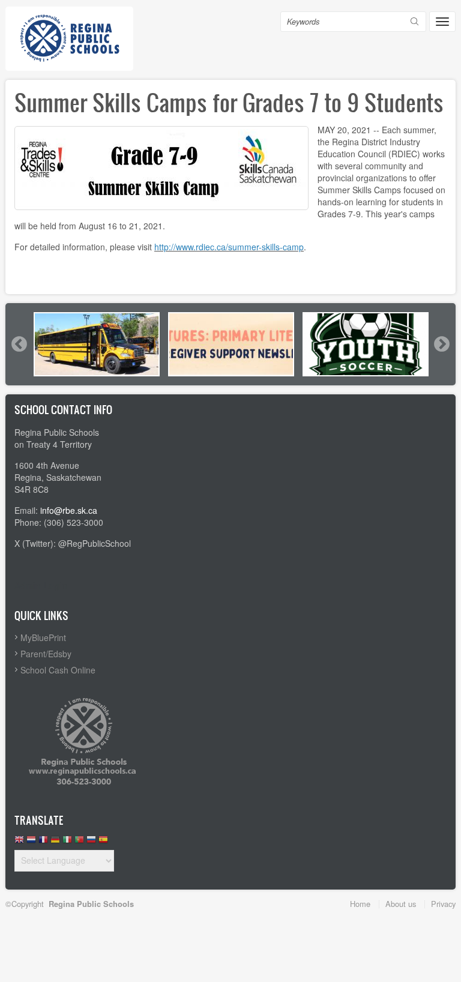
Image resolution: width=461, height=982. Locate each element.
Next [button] (441, 344)
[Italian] (67, 842)
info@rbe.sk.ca (68, 510)
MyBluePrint (43, 637)
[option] (96, 344)
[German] (55, 842)
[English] (19, 842)
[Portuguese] (79, 842)
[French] (43, 842)
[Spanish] (103, 842)
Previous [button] (18, 344)
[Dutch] (31, 842)
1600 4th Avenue (46, 465)
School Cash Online (57, 670)
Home (360, 903)
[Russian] (91, 842)
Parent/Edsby (45, 654)
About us (400, 903)
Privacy (443, 903)
